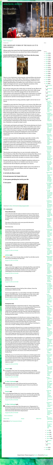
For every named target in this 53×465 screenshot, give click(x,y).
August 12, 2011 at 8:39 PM (11, 364)
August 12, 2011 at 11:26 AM (11, 273)
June (48, 432)
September (49, 95)
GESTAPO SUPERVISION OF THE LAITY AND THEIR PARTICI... (49, 223)
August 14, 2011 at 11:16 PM (11, 377)
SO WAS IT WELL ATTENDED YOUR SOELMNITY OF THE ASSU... (49, 288)
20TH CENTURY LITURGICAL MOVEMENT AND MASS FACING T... (49, 383)
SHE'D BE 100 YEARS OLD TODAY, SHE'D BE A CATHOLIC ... (49, 395)
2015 (47, 75)
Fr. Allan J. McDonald (10, 381)
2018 (47, 69)
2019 (47, 67)
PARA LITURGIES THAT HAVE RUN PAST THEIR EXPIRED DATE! (49, 268)
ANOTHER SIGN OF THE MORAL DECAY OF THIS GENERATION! (49, 359)
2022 (47, 61)
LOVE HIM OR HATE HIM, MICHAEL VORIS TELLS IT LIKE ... (49, 233)
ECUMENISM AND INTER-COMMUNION (49, 186)
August (48, 98)
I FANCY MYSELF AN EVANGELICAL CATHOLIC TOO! (49, 242)
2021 (47, 63)
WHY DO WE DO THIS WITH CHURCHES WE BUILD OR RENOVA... (49, 155)
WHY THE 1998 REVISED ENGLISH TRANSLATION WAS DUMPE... (49, 311)
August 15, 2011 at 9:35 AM (11, 412)
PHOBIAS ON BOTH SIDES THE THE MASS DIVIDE (49, 278)
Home (22, 418)
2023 (47, 59)
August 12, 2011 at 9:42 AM (11, 260)
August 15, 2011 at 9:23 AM (11, 399)
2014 (47, 77)
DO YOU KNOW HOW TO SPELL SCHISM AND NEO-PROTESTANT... (49, 106)
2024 (47, 57)
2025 (47, 55)
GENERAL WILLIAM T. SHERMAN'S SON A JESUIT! (49, 204)
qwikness (7, 255)
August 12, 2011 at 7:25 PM (11, 299)
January (49, 443)
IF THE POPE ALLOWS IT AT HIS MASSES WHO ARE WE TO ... (49, 194)
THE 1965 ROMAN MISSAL (49, 148)
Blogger (46, 455)
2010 (47, 447)
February (49, 440)
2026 (47, 53)
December (49, 85)
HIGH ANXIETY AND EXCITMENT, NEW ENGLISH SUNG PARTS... (49, 321)
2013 (47, 79)
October (49, 91)
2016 (47, 73)
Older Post (38, 418)
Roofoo (36, 455)
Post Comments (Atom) (16, 421)
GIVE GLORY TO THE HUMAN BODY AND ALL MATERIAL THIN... (49, 299)
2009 (47, 449)
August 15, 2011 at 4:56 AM (11, 386)
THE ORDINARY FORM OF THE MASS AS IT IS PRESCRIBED (49, 343)
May (48, 434)
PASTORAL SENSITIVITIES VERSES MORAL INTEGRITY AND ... (49, 177)
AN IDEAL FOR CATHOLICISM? (49, 404)
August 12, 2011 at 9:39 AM (11, 250)
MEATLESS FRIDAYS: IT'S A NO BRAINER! (49, 259)
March (48, 438)
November (49, 88)
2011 (47, 83)
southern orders (12, 4)
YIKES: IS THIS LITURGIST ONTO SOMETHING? (49, 251)
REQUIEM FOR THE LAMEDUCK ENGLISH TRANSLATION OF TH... (49, 128)
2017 (47, 71)
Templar (7, 368)
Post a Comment (8, 415)
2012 (47, 81)
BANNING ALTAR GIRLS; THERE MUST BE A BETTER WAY (49, 213)
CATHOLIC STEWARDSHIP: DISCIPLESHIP (49, 411)
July (48, 430)
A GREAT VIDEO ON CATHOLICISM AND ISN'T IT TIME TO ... (49, 118)
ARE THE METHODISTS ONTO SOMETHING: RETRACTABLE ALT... (49, 139)
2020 (47, 65)
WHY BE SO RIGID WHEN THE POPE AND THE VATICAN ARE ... (49, 166)
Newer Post (6, 418)
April (48, 436)
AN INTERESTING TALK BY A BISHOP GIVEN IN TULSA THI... (49, 332)
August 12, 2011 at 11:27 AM (11, 281)
